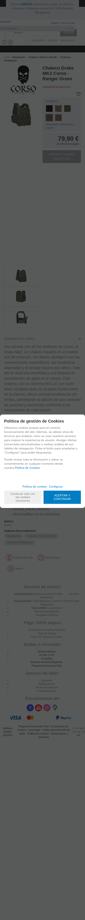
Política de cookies (34, 486)
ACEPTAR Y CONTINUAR (62, 497)
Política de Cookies (27, 467)
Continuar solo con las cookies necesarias (23, 497)
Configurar (56, 486)
